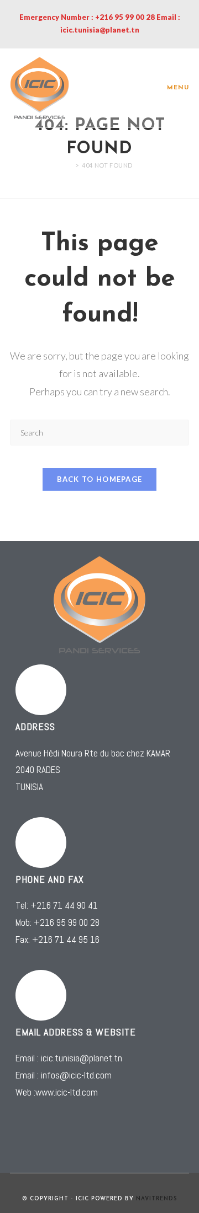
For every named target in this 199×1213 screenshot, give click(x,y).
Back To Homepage (100, 479)
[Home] (69, 165)
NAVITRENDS (156, 1199)
